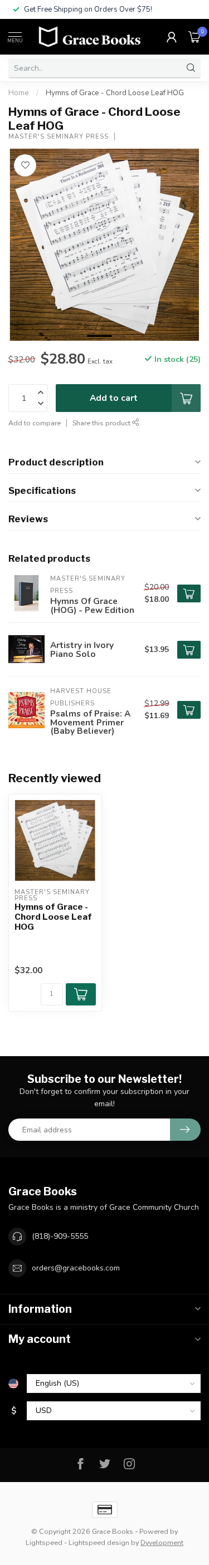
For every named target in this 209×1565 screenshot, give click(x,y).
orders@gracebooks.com (76, 1268)
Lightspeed (44, 1542)
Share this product (102, 423)
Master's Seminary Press (58, 137)
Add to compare (34, 423)
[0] (194, 37)
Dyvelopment (161, 1542)
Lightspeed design (99, 1542)
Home (18, 93)
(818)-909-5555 (60, 1236)
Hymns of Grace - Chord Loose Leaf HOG (115, 93)
